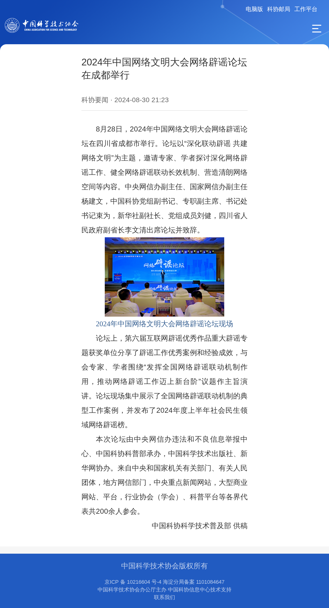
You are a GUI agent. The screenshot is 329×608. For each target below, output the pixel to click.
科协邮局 (278, 9)
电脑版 (254, 9)
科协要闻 (94, 100)
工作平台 (305, 9)
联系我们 (164, 597)
